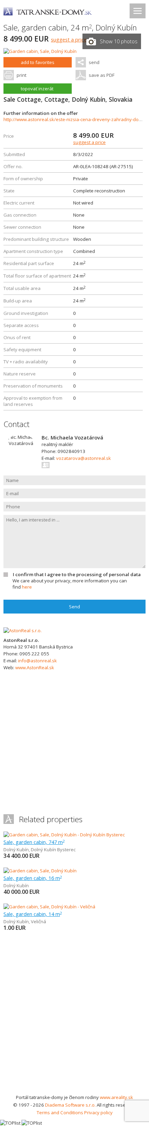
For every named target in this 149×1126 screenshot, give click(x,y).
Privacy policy (98, 1112)
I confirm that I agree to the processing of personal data (77, 574)
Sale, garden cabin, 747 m (34, 841)
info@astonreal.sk (37, 660)
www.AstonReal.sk (34, 667)
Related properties (50, 819)
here (27, 587)
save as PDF (101, 75)
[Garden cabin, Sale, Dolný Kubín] (40, 51)
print (21, 75)
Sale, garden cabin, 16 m (32, 877)
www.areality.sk (116, 1097)
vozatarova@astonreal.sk (83, 458)
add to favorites (37, 62)
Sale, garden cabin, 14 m (32, 913)
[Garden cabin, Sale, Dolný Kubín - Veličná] (49, 906)
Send (74, 606)
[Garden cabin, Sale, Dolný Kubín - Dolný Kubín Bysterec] (64, 835)
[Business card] (46, 465)
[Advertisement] (74, 1015)
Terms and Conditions (60, 1112)
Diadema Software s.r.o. (70, 1105)
